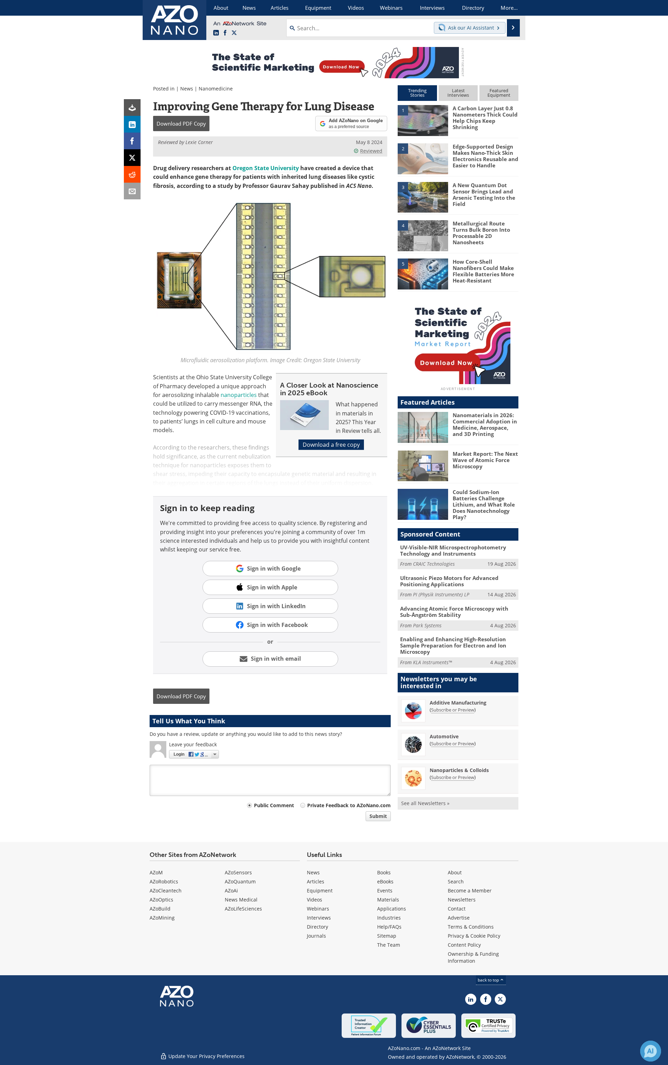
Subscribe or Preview (452, 710)
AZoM (156, 872)
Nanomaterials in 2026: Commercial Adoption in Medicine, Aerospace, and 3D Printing (485, 424)
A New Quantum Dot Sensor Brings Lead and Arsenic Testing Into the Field (484, 194)
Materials (388, 899)
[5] (423, 273)
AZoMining (162, 917)
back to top (489, 980)
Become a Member (470, 890)
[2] (423, 158)
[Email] (132, 191)
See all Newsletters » (425, 803)
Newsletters (462, 899)
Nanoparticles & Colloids (459, 770)
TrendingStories (417, 92)
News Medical (241, 899)
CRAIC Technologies (434, 564)
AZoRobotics (164, 881)
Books (384, 872)
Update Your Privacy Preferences (206, 1056)
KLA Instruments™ (432, 662)
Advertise (459, 917)
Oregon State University (265, 168)
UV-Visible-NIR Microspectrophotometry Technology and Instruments (453, 550)
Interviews (319, 917)
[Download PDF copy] (132, 107)
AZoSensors (238, 872)
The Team (388, 944)
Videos (314, 899)
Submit (378, 816)
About (455, 872)
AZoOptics (161, 899)
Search (456, 881)
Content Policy (464, 944)
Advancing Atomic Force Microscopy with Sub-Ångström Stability (454, 611)
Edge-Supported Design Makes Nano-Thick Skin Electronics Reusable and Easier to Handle (485, 156)
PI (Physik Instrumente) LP (441, 594)
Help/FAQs (389, 926)
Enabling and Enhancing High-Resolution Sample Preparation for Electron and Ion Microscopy (453, 645)
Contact (457, 908)
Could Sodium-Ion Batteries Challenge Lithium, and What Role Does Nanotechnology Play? (484, 504)
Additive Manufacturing (458, 702)
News (186, 88)
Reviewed (371, 151)
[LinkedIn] (132, 124)
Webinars (318, 908)
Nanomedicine (216, 88)
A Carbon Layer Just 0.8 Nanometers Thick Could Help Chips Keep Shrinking (485, 117)
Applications (391, 908)
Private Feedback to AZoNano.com (349, 805)
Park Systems (427, 625)
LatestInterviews (458, 92)
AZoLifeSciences (243, 908)
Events (384, 890)
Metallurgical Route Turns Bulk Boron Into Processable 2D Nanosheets (481, 233)
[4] (423, 235)
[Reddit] (132, 174)
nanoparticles (239, 395)
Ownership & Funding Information (473, 957)
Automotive (444, 736)
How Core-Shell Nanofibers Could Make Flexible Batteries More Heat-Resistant (483, 271)
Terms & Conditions (471, 926)
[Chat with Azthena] (650, 1051)
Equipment (320, 890)
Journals (316, 935)
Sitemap (386, 935)
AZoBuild (160, 908)
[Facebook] (132, 141)
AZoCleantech (166, 890)
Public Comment (274, 805)
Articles (315, 881)
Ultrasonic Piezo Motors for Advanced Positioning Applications (449, 581)
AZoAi (231, 890)
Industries (389, 917)
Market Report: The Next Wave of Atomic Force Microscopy (485, 460)
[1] (423, 120)
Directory (317, 926)
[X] (132, 157)
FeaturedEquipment (498, 92)
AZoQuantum (240, 881)
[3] (423, 196)
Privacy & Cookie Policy (474, 935)
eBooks (385, 881)
